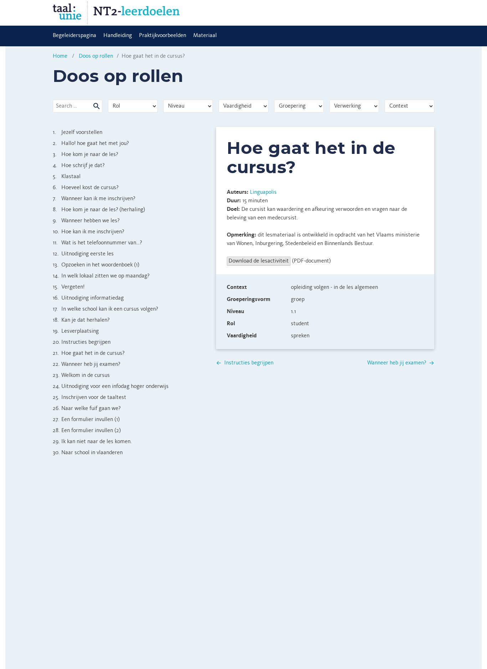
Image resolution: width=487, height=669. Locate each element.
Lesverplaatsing (76, 331)
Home (60, 56)
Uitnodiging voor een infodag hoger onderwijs (111, 386)
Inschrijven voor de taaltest (89, 397)
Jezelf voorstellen (77, 132)
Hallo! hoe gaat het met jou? (91, 143)
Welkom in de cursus (81, 375)
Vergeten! (68, 287)
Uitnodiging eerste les (83, 254)
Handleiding (117, 35)
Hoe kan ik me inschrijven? (88, 232)
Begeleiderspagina (74, 35)
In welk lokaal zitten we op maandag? (101, 276)
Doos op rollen (96, 56)
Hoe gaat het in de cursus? (88, 353)
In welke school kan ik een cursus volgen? (105, 309)
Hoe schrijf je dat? (78, 165)
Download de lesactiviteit (259, 261)
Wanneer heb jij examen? (86, 364)
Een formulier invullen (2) (87, 431)
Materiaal (205, 35)
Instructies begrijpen (82, 342)
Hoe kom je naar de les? (85, 154)
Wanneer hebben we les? (86, 221)
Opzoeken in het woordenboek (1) (96, 265)
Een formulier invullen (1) (86, 419)
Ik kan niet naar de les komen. (92, 442)
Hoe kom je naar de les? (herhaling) (99, 210)
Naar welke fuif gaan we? (87, 408)
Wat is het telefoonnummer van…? (97, 243)
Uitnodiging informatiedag (88, 298)
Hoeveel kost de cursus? (85, 188)
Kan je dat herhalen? (81, 320)
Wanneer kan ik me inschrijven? (94, 199)
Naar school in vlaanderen (88, 453)
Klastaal (67, 177)
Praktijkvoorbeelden (162, 35)
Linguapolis (263, 192)
